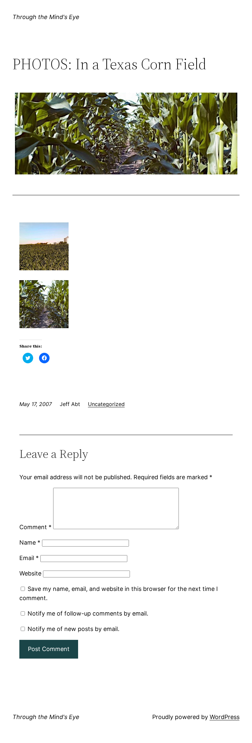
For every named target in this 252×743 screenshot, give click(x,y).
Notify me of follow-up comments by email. (88, 613)
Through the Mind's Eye (45, 16)
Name (29, 542)
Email (29, 557)
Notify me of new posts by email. (73, 628)
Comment (35, 527)
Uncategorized (106, 404)
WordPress (225, 716)
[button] (125, 133)
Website (30, 573)
